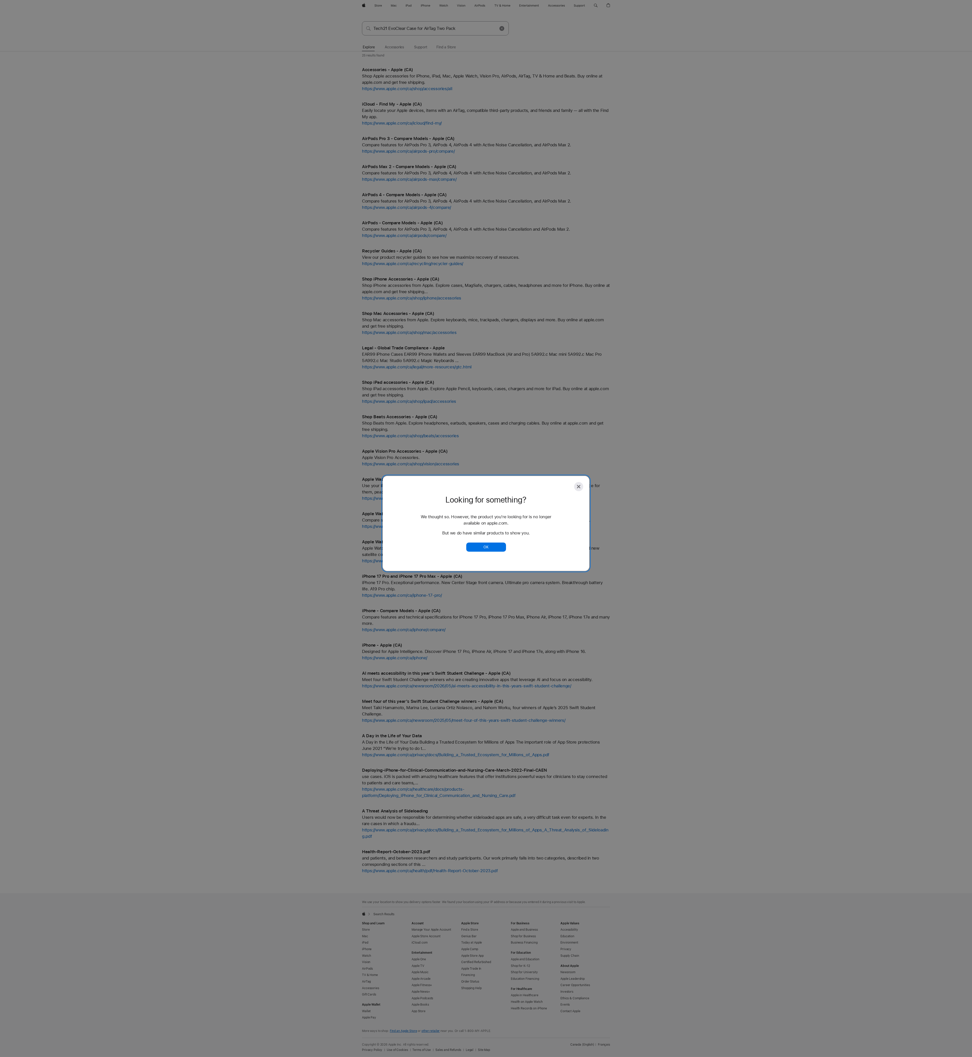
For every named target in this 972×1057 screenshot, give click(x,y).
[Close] (578, 486)
